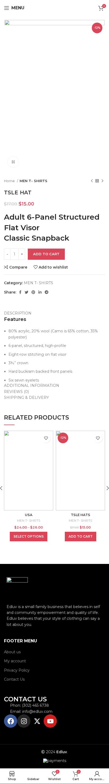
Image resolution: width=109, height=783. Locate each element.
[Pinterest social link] (33, 292)
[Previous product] (91, 181)
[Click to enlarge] (13, 162)
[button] (80, 536)
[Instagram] (23, 721)
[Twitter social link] (26, 292)
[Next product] (102, 181)
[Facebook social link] (20, 292)
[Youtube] (50, 721)
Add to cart (46, 254)
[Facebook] (10, 721)
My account (15, 661)
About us (12, 652)
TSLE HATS (80, 515)
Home (10, 181)
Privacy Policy (17, 670)
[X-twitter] (37, 721)
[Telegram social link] (46, 292)
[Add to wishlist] (46, 438)
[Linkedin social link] (40, 292)
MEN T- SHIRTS (33, 181)
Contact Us (14, 679)
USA (28, 515)
